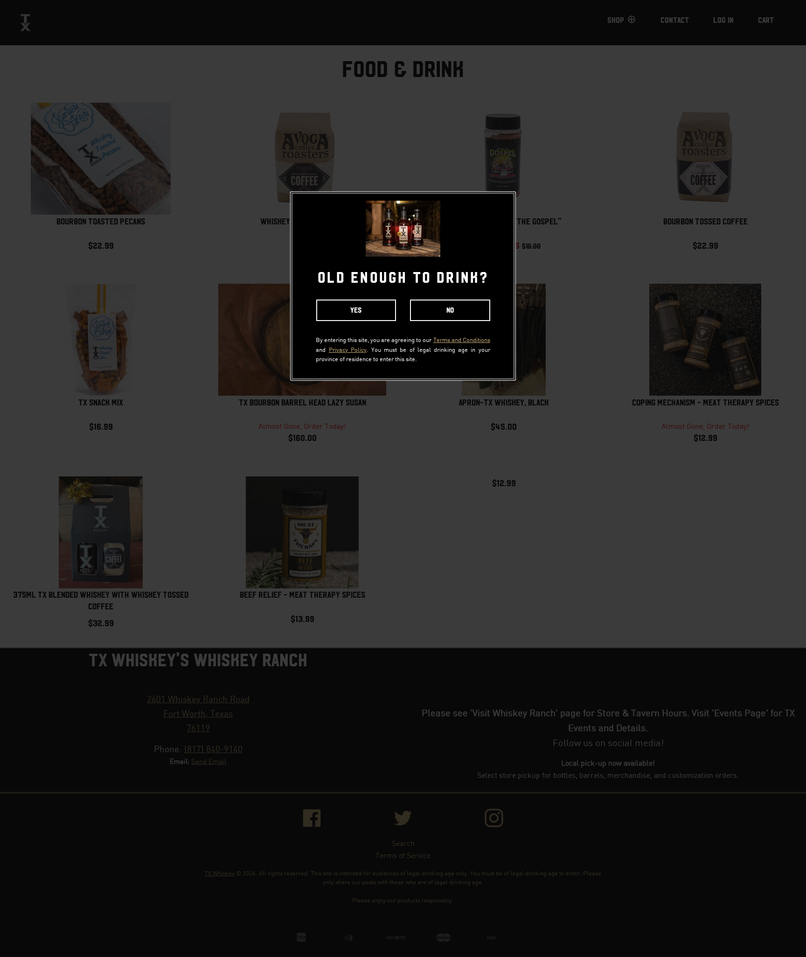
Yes (355, 310)
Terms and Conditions (461, 339)
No (450, 310)
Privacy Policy (348, 349)
